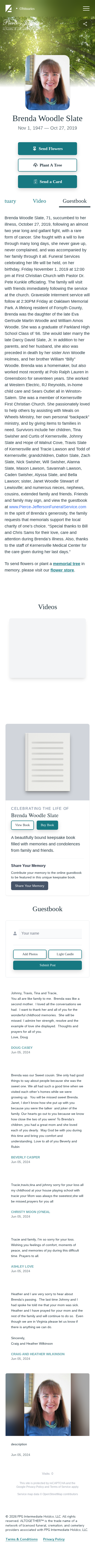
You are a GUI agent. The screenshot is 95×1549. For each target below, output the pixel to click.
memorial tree (66, 563)
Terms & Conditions (22, 1539)
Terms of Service (60, 1486)
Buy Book (47, 825)
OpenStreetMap (52, 1494)
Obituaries (27, 8)
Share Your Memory (29, 886)
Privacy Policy (35, 1486)
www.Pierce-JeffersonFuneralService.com (47, 507)
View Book (22, 825)
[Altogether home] (9, 8)
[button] (47, 1404)
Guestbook (75, 201)
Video (39, 201)
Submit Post (48, 965)
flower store (62, 570)
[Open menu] (86, 8)
